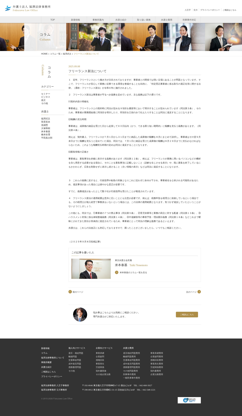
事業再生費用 (156, 363)
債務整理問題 (74, 367)
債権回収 (100, 359)
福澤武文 (45, 118)
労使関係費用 (156, 367)
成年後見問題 (74, 363)
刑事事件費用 (129, 374)
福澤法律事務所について (52, 358)
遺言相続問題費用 (131, 352)
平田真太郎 (46, 137)
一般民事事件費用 (131, 377)
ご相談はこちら (229, 9)
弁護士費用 (166, 19)
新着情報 (75, 19)
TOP (52, 19)
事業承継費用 (156, 352)
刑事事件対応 (189, 19)
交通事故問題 (74, 359)
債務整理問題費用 (131, 367)
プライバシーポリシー (210, 9)
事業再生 (100, 363)
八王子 (188, 9)
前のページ (78, 291)
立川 (195, 9)
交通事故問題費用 (131, 359)
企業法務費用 (156, 374)
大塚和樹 (45, 128)
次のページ (191, 291)
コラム (44, 353)
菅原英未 (45, 121)
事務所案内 (98, 19)
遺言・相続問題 (75, 352)
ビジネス (45, 96)
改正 (43, 100)
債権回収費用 (156, 359)
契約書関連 (101, 370)
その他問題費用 (130, 370)
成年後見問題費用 (131, 363)
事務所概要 (46, 362)
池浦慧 (44, 125)
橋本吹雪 (45, 134)
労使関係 (100, 367)
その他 (44, 103)
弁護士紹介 (121, 19)
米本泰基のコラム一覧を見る (133, 272)
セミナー (45, 93)
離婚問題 (72, 356)
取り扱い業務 (144, 19)
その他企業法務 (103, 374)
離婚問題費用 (129, 356)
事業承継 (100, 352)
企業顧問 (100, 356)
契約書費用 (155, 370)
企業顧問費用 (156, 356)
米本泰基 (45, 131)
